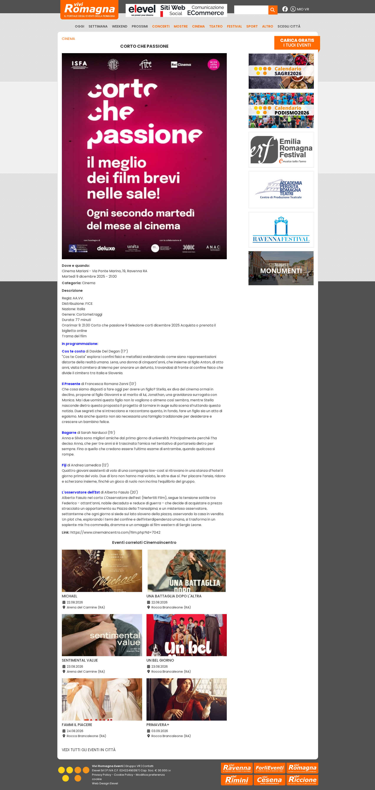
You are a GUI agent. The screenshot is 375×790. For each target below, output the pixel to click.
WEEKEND (119, 26)
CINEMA (198, 26)
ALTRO (267, 26)
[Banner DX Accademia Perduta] (281, 209)
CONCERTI (160, 26)
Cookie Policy (123, 775)
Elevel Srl (98, 770)
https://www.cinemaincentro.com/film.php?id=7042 (115, 532)
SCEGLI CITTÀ (289, 26)
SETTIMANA (98, 26)
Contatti (147, 766)
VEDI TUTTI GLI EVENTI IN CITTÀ (89, 749)
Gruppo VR (132, 766)
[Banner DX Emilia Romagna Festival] (281, 168)
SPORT (252, 26)
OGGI (79, 26)
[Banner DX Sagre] (281, 89)
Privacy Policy (101, 775)
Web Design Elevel (105, 783)
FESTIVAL (234, 26)
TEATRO (216, 26)
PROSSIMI (140, 26)
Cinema (68, 38)
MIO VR (303, 9)
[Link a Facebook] (285, 9)
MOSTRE (181, 26)
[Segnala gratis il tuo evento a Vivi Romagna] (297, 45)
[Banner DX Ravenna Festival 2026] (281, 248)
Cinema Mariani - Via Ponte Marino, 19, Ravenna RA (104, 271)
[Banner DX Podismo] (281, 129)
